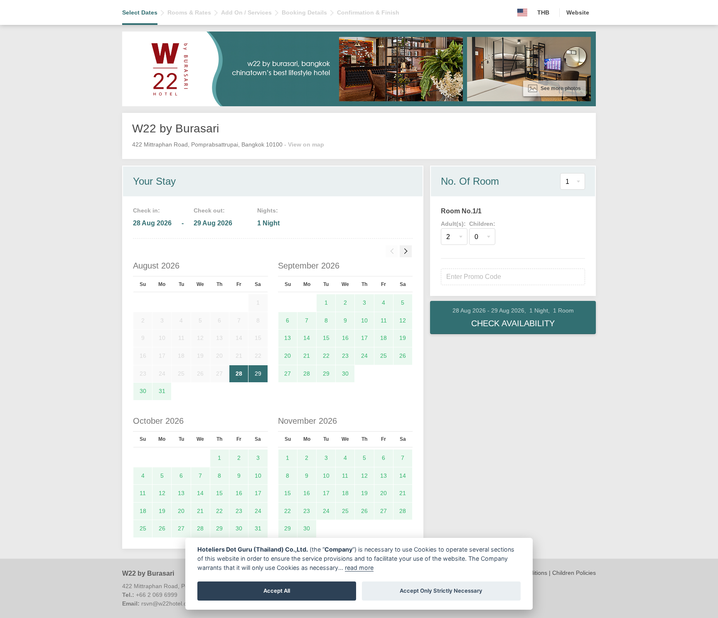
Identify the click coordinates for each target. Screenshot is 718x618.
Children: (482, 223)
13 (287, 338)
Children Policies (574, 572)
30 (143, 391)
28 (239, 373)
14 (306, 338)
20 (287, 355)
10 (364, 320)
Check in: (146, 210)
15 (326, 338)
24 (364, 355)
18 (383, 338)
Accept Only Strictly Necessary (441, 590)
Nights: (267, 210)
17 (364, 338)
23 (345, 355)
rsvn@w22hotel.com (168, 603)
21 (306, 355)
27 (287, 373)
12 (402, 320)
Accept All (276, 590)
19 (402, 338)
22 (326, 355)
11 (384, 320)
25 (383, 355)
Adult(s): (453, 223)
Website (577, 12)
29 (258, 373)
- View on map (304, 144)
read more (359, 567)
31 (162, 391)
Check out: (209, 210)
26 (402, 355)
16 (345, 338)
